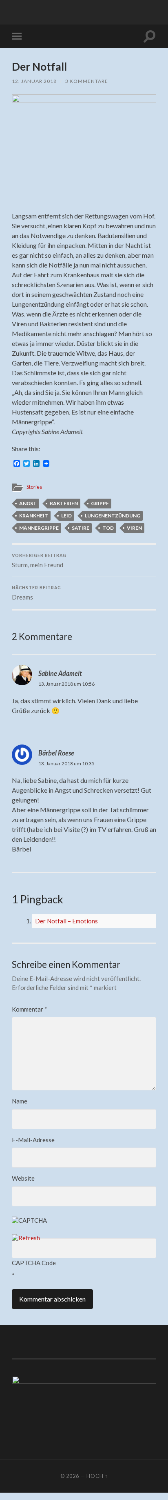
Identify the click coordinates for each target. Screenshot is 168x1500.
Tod (108, 528)
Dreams (36, 593)
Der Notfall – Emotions (66, 921)
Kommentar (29, 1009)
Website (23, 1178)
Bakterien (64, 503)
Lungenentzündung (112, 516)
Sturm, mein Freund (39, 560)
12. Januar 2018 (34, 81)
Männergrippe (39, 528)
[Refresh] (26, 1237)
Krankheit (33, 516)
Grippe (100, 503)
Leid (66, 516)
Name (19, 1101)
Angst (28, 503)
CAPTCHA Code (34, 1262)
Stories (34, 487)
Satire (80, 528)
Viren (134, 528)
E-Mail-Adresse (33, 1139)
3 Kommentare (86, 81)
